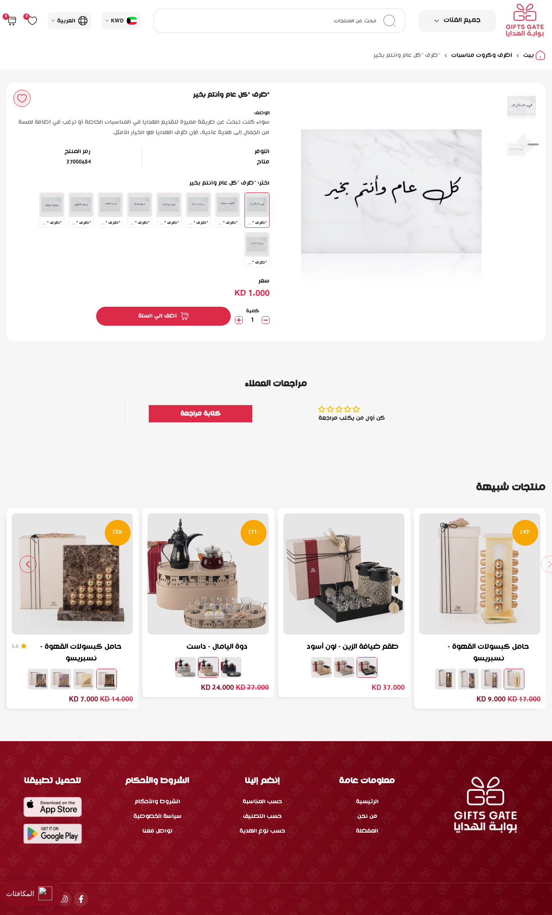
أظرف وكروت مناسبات (481, 55)
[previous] (483, 199)
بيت (529, 55)
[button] (22, 98)
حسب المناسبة (262, 802)
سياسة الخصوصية (157, 816)
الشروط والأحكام (157, 802)
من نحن (367, 816)
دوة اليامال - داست (217, 647)
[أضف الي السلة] (451, 623)
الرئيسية (367, 802)
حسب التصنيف (262, 816)
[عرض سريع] (430, 623)
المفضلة (367, 831)
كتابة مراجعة (200, 413)
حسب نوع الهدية (262, 831)
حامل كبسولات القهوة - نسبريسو (488, 653)
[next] (299, 199)
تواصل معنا (157, 831)
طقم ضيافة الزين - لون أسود (352, 647)
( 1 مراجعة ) (15, 646)
